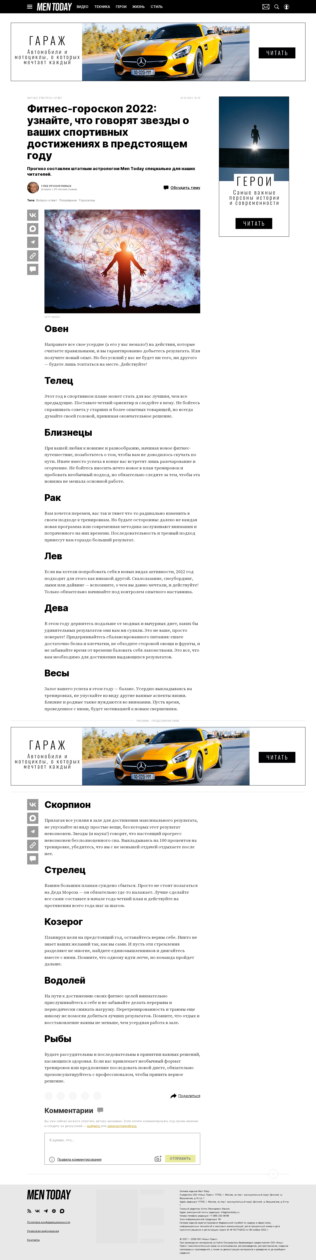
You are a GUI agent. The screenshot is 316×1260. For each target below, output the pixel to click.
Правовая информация (43, 1231)
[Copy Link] (32, 255)
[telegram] (46, 1211)
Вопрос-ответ (51, 97)
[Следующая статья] (158, 1174)
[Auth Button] (286, 6)
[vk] (37, 1211)
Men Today (54, 7)
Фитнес (32, 97)
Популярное (68, 200)
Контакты (33, 1240)
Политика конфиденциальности (48, 1222)
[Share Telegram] (32, 242)
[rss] (29, 1211)
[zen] (54, 1211)
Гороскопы (87, 200)
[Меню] (29, 6)
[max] (62, 1211)
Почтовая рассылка (265, 6)
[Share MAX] (32, 228)
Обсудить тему (185, 187)
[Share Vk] (32, 215)
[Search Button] (276, 6)
